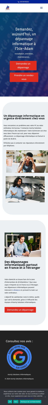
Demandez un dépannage (23, 65)
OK (10, 402)
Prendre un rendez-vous (24, 77)
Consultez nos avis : (19, 341)
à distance (16, 290)
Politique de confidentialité (24, 398)
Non (15, 402)
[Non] (45, 397)
